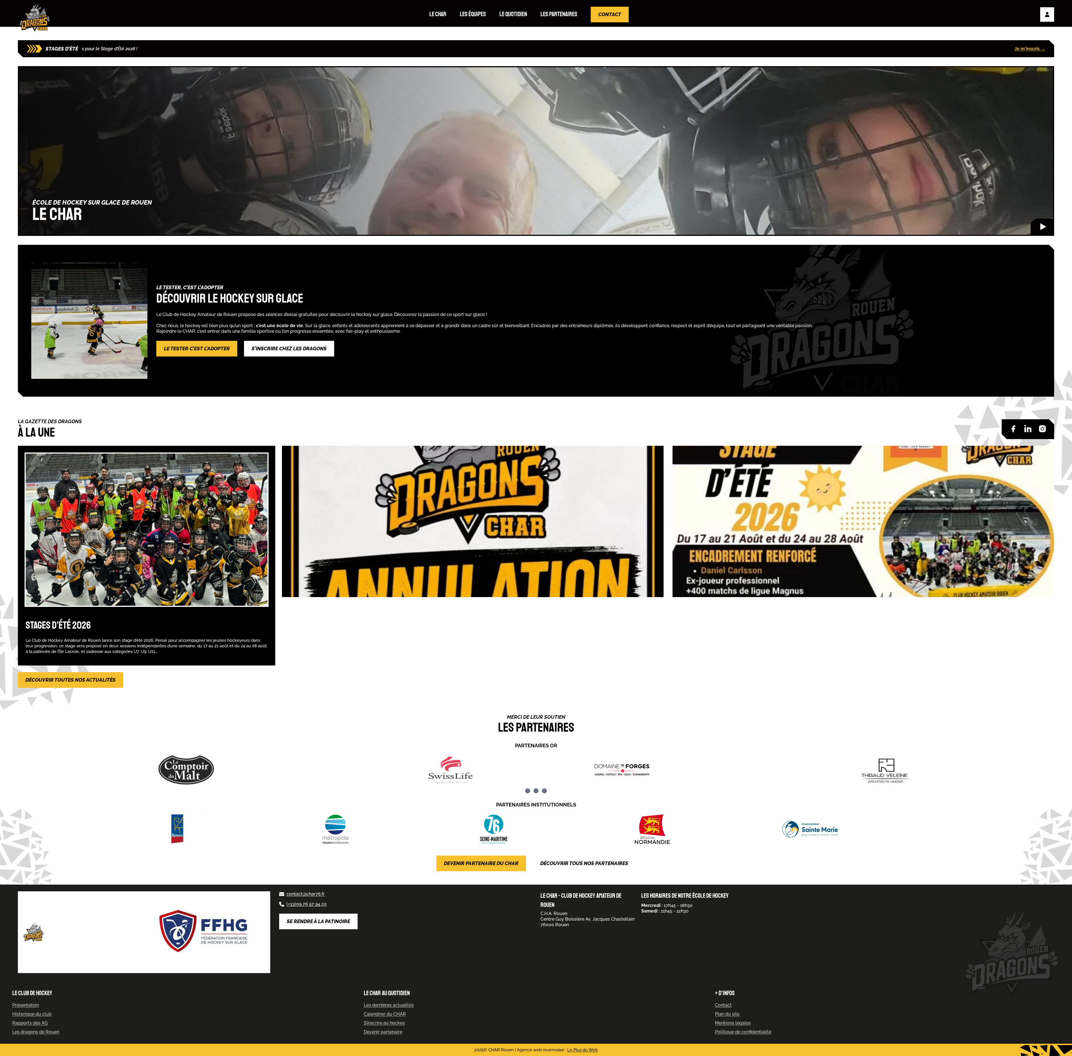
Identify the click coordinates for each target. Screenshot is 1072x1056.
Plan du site (727, 1014)
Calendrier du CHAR (385, 1014)
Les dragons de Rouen (35, 1032)
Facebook (1013, 429)
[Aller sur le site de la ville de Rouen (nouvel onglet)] (219, 829)
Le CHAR (437, 14)
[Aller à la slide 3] (544, 790)
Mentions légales (733, 1023)
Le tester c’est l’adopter (197, 348)
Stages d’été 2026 (58, 625)
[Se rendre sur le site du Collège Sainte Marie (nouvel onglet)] (852, 829)
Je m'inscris (1029, 48)
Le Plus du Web (582, 1049)
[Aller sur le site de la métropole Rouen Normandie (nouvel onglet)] (377, 829)
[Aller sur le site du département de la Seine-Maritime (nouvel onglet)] (536, 829)
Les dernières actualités (389, 1005)
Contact (609, 14)
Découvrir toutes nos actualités (70, 680)
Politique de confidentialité (743, 1032)
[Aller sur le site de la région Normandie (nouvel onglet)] (694, 829)
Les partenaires (558, 14)
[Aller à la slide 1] (527, 790)
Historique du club (32, 1014)
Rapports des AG (30, 1023)
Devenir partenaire (383, 1032)
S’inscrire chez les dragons (289, 348)
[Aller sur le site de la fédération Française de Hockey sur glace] (205, 932)
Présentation (25, 1005)
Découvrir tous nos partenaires (584, 863)
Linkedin (1028, 429)
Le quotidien (513, 14)
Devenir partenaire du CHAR (481, 863)
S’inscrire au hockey (384, 1023)
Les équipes (473, 14)
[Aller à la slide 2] (536, 790)
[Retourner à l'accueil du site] (36, 17)
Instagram (1042, 429)
